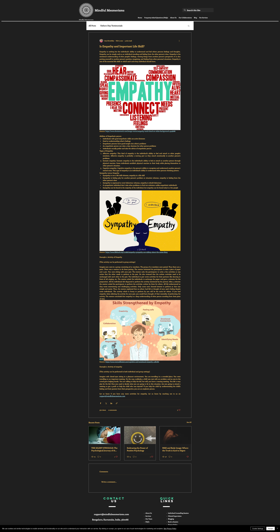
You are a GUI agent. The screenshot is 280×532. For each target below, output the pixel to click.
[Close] (277, 528)
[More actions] (179, 40)
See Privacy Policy (170, 528)
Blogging (171, 519)
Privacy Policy (172, 525)
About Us (148, 513)
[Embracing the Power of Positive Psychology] (140, 435)
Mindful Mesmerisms (109, 10)
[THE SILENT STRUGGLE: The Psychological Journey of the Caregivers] (104, 435)
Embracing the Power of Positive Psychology (137, 449)
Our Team (148, 519)
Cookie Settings (257, 528)
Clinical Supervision (174, 516)
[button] (189, 26)
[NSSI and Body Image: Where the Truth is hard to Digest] (175, 435)
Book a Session (173, 522)
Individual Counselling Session (178, 513)
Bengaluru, (97, 519)
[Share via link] (117, 403)
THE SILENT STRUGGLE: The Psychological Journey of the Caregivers (104, 449)
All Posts (92, 25)
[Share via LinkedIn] (111, 403)
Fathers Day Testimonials (111, 25)
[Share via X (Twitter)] (106, 403)
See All (189, 422)
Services (148, 516)
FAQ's (147, 522)
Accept (270, 528)
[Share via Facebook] (101, 403)
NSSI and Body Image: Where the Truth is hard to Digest (175, 449)
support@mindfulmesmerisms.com (111, 514)
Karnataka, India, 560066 (116, 519)
